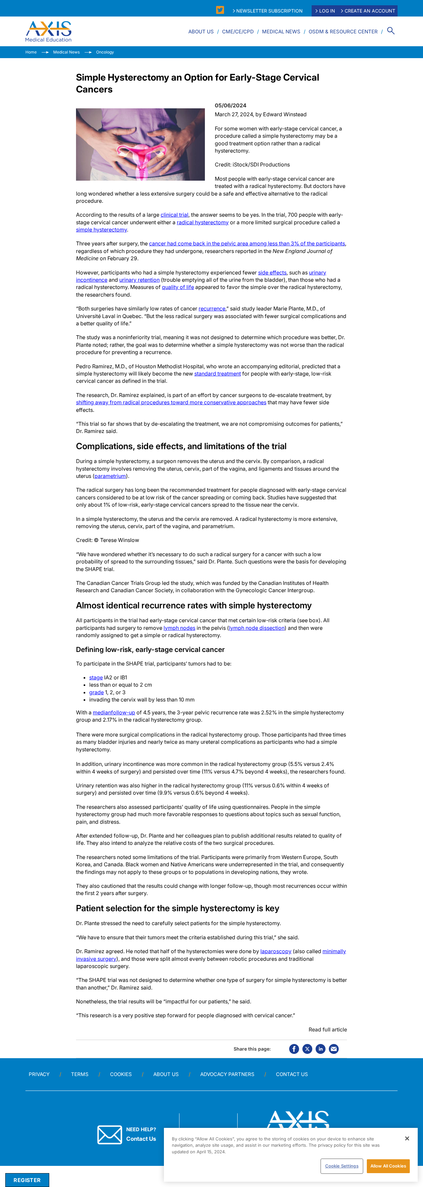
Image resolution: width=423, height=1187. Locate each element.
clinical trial (174, 214)
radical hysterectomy (203, 222)
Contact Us (292, 1074)
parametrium (110, 476)
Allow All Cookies (388, 1166)
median (102, 712)
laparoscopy (275, 951)
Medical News (281, 31)
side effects (272, 272)
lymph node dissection (257, 628)
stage (96, 677)
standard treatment (217, 373)
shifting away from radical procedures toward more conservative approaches (171, 402)
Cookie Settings (342, 1166)
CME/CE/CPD (238, 31)
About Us (201, 31)
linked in (321, 1049)
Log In (327, 11)
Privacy (39, 1074)
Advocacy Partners (227, 1074)
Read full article (328, 1029)
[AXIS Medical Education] (48, 31)
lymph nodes (179, 628)
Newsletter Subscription (269, 11)
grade (96, 692)
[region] (291, 1155)
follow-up (123, 712)
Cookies (121, 1074)
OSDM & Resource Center (343, 31)
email (334, 1049)
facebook (294, 1049)
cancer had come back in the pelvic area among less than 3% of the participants (247, 243)
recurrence (212, 308)
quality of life (178, 287)
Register (27, 1180)
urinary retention (139, 279)
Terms (80, 1074)
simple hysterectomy (101, 229)
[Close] (407, 1138)
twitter (307, 1049)
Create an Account (370, 11)
